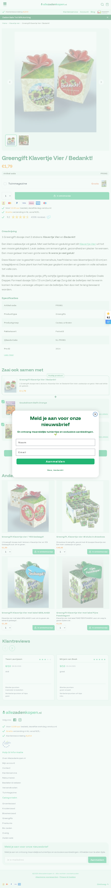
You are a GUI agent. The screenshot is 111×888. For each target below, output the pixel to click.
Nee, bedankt (55, 470)
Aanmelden (55, 461)
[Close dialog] (95, 414)
